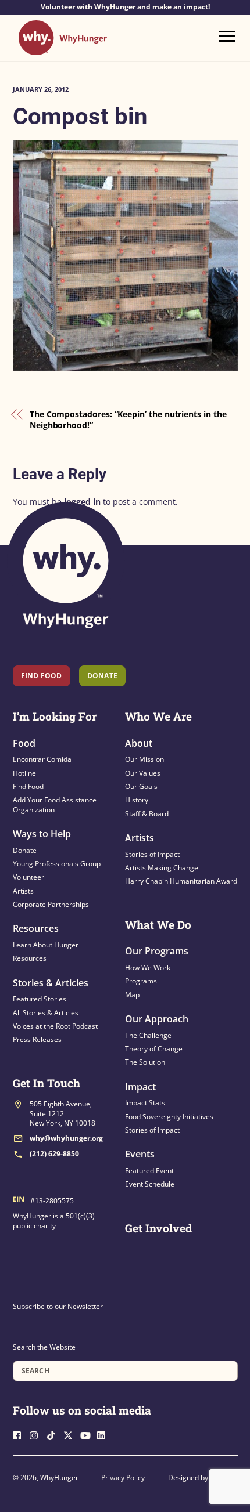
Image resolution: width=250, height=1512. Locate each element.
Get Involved (158, 1228)
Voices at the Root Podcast (55, 1026)
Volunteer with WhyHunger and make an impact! (125, 7)
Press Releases (37, 1039)
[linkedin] (104, 1434)
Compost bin (80, 116)
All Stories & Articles (45, 1013)
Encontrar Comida (42, 759)
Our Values (142, 773)
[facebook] (20, 1434)
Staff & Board (147, 814)
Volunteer (28, 877)
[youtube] (87, 1434)
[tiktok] (54, 1434)
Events (140, 1154)
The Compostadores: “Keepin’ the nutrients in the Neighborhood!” (128, 419)
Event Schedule (149, 1184)
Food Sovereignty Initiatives (169, 1117)
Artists (23, 891)
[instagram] (37, 1434)
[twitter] (70, 1434)
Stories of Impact (152, 854)
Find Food (41, 676)
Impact (140, 1086)
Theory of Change (154, 1049)
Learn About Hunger (45, 945)
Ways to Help (42, 833)
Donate (25, 850)
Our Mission (144, 759)
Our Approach (156, 1018)
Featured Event (149, 1170)
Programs (141, 981)
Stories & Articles (50, 982)
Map (132, 995)
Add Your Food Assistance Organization (55, 804)
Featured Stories (39, 999)
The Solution (145, 1062)
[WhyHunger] (63, 49)
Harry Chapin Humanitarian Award (181, 881)
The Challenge (148, 1035)
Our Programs (156, 951)
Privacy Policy (123, 1477)
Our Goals (141, 786)
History (136, 800)
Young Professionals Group (57, 864)
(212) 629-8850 (54, 1154)
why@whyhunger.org (66, 1138)
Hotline (24, 773)
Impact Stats (145, 1103)
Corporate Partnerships (51, 904)
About (138, 743)
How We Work (147, 967)
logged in (82, 501)
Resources (36, 928)
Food (24, 743)
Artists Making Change (161, 868)
